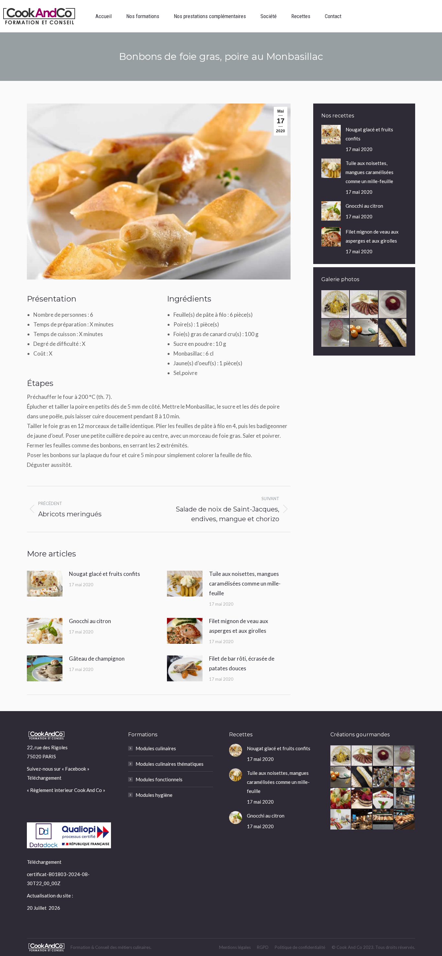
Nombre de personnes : (61, 314)
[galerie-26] (364, 304)
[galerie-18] (404, 777)
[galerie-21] (393, 333)
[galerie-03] (362, 819)
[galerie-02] (383, 819)
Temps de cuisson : (56, 334)
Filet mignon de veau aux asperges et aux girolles (238, 626)
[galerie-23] (364, 333)
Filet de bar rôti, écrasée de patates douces (241, 663)
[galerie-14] (404, 798)
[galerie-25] (393, 304)
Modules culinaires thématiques (170, 764)
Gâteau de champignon (97, 658)
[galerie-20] (383, 777)
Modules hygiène (154, 795)
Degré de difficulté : (57, 343)
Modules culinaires (156, 748)
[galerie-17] (341, 798)
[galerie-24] (335, 333)
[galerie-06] (341, 819)
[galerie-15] (383, 798)
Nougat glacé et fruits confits (104, 573)
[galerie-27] (335, 304)
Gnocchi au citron (90, 621)
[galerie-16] (362, 798)
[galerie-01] (404, 819)
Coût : (41, 353)
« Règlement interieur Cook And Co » (66, 790)
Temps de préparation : (61, 324)
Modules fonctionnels (159, 779)
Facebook (75, 769)
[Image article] (44, 584)
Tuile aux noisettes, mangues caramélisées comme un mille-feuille (245, 583)
